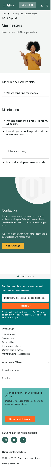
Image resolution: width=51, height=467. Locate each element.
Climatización (8, 334)
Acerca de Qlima (12, 362)
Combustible (8, 342)
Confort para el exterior (13, 350)
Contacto (7, 378)
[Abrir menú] (4, 5)
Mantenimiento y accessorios (16, 354)
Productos (8, 328)
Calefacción (8, 338)
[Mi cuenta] (41, 5)
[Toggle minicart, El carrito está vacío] (47, 5)
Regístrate (26, 306)
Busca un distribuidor (20, 419)
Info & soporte (10, 370)
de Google (13, 317)
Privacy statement (11, 463)
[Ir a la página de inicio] (10, 5)
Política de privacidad (19, 315)
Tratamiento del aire (11, 346)
